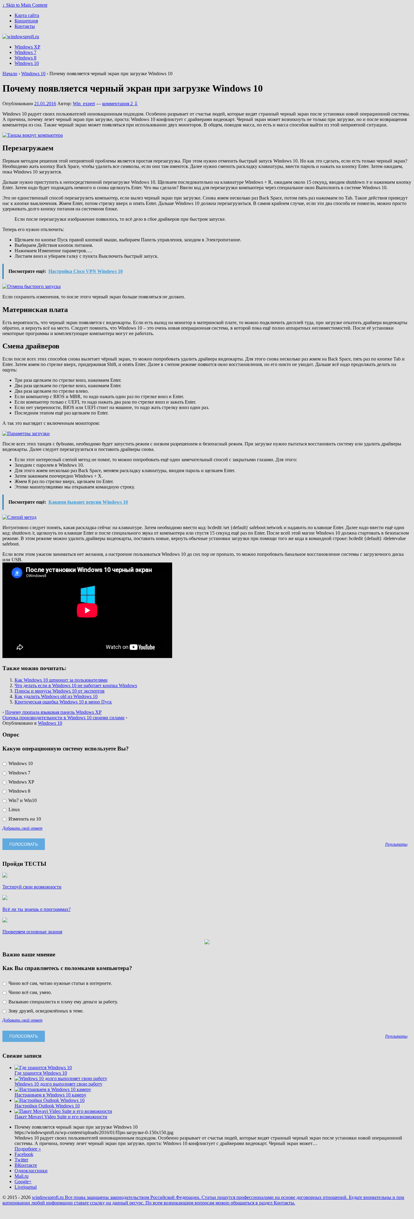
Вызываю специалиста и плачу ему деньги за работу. (62, 1001)
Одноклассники (31, 1170)
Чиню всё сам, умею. (29, 992)
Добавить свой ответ (22, 828)
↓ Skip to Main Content (24, 5)
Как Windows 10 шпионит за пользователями (61, 680)
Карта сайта (27, 15)
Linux (13, 809)
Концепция (26, 20)
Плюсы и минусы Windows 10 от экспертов (60, 690)
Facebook (24, 1154)
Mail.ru (21, 1176)
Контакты (25, 26)
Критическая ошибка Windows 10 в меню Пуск (63, 701)
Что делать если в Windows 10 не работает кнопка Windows (76, 685)
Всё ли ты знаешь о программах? (36, 909)
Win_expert (84, 103)
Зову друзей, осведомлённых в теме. (45, 1010)
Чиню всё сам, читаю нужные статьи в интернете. (59, 983)
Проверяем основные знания (32, 931)
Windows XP (27, 46)
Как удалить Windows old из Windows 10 (56, 696)
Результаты (396, 844)
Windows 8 (25, 57)
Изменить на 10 (24, 818)
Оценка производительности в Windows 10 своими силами (63, 717)
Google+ (23, 1181)
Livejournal (26, 1187)
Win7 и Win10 (22, 800)
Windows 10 (27, 63)
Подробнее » (28, 1148)
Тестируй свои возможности (32, 886)
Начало (9, 73)
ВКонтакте (26, 1165)
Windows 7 (25, 52)
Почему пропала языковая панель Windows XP (53, 712)
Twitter (21, 1159)
